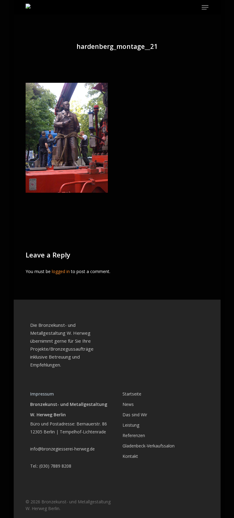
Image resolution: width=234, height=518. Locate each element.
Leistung (130, 425)
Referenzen (133, 435)
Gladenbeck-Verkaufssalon (148, 446)
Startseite (131, 394)
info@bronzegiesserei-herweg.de (62, 449)
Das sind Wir (134, 415)
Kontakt (130, 456)
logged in (61, 271)
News (128, 404)
